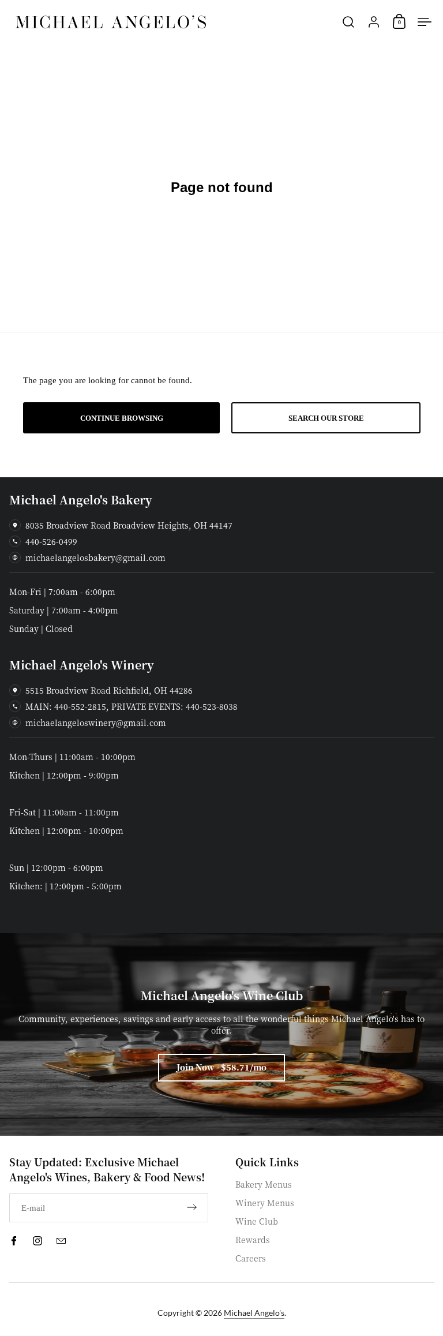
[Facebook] (13, 1240)
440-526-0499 (51, 541)
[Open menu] (424, 22)
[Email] (61, 1240)
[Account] (374, 22)
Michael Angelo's (254, 1313)
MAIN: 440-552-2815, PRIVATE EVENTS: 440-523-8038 (131, 706)
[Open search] (348, 22)
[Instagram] (37, 1240)
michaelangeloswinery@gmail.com (95, 722)
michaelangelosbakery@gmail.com (95, 557)
